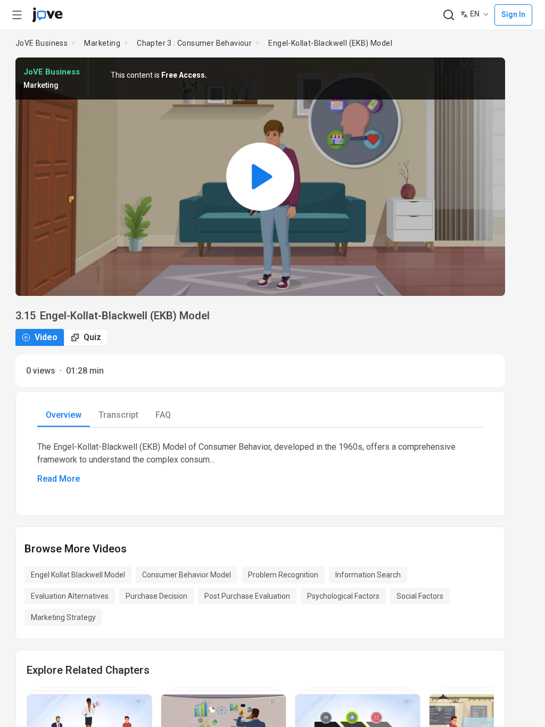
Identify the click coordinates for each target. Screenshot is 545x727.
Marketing (102, 43)
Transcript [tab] (118, 415)
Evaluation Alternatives (70, 596)
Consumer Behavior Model (186, 575)
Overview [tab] (63, 415)
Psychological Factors (343, 596)
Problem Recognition (283, 575)
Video (46, 337)
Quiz (92, 337)
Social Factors (420, 596)
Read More (58, 479)
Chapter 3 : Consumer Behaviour (194, 43)
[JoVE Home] (47, 14)
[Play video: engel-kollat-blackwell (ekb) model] (260, 176)
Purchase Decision (156, 596)
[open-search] (448, 15)
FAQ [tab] (163, 415)
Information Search (368, 575)
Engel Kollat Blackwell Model (78, 575)
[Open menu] (17, 14)
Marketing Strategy (63, 617)
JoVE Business (41, 43)
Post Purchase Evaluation (247, 596)
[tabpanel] (260, 463)
